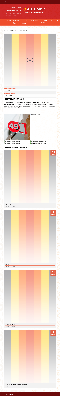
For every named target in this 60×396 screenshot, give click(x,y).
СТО (5, 2)
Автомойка (11, 2)
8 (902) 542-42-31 (9, 95)
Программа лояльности (44, 21)
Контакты (54, 20)
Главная (8, 20)
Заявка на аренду (11, 15)
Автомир (36, 9)
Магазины (34, 20)
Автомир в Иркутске (25, 22)
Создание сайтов (9, 394)
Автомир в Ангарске (16, 22)
